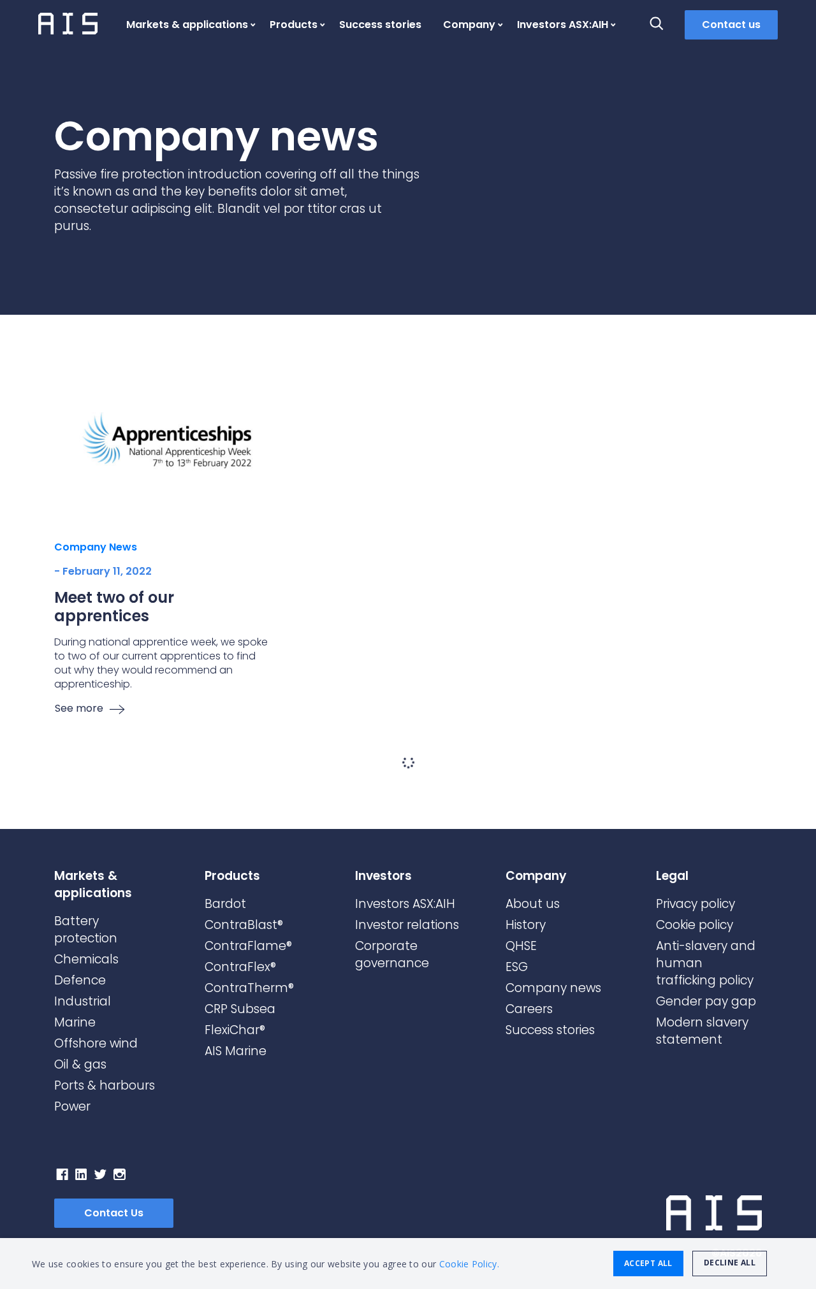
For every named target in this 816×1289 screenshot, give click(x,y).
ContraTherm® (249, 988)
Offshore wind (96, 1043)
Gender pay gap (706, 1001)
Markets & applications (187, 24)
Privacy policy (695, 903)
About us (533, 903)
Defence (80, 980)
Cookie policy (694, 924)
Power (72, 1106)
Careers (529, 1009)
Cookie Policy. (469, 1264)
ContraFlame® (248, 945)
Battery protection (85, 929)
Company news (553, 988)
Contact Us (113, 1213)
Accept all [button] (648, 1263)
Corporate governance (392, 954)
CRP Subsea (240, 1009)
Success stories (380, 24)
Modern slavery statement (702, 1031)
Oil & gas (80, 1064)
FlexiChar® (235, 1030)
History (526, 924)
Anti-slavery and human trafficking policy (705, 963)
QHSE (521, 945)
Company (469, 24)
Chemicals (86, 959)
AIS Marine (235, 1051)
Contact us (731, 24)
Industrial (82, 1001)
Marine (75, 1022)
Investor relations (407, 924)
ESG (517, 967)
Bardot (225, 903)
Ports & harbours (104, 1085)
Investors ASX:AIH (562, 24)
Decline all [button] (729, 1262)
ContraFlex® (240, 967)
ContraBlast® (244, 924)
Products (293, 24)
